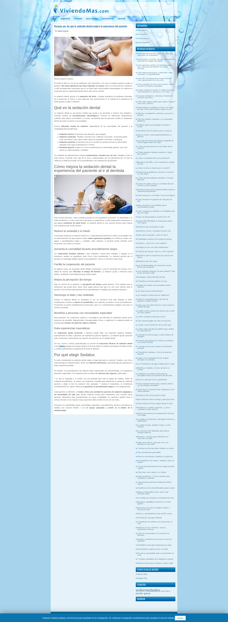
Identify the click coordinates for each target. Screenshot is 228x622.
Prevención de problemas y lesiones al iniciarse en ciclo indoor (155, 173)
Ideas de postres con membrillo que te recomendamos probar (152, 206)
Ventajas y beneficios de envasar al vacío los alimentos (154, 540)
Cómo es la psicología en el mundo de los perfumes (153, 534)
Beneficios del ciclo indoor (147, 261)
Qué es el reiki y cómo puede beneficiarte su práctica (154, 136)
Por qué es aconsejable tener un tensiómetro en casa (155, 554)
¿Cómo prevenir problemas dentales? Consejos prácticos (155, 179)
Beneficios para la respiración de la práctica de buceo (155, 256)
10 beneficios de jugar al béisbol (149, 518)
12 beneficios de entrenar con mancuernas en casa (154, 522)
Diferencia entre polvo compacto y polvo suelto (155, 563)
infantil (163, 591)
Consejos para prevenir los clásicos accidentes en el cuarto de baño (155, 341)
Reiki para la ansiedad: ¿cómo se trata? (152, 235)
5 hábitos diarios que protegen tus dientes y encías (154, 126)
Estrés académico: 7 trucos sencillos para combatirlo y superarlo (153, 477)
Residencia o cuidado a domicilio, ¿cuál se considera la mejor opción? (153, 408)
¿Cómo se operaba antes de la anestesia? (153, 158)
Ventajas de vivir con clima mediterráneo (152, 247)
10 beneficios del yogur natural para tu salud (154, 545)
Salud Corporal (92, 18)
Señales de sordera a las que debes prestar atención (154, 286)
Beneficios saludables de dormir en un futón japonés (154, 503)
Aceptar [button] (180, 618)
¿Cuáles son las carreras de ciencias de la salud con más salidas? (156, 312)
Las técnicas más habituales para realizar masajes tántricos (153, 432)
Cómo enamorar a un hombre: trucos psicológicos (156, 195)
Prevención (78, 18)
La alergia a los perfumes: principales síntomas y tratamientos (156, 420)
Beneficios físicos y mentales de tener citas (154, 231)
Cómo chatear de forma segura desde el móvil (155, 403)
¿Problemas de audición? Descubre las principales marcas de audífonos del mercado (154, 374)
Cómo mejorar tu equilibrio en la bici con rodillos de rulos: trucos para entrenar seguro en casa (155, 108)
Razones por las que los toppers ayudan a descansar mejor (153, 508)
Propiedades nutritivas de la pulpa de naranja (154, 239)
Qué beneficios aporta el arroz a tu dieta (152, 549)
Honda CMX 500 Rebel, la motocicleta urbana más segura (154, 222)
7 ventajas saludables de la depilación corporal (155, 559)
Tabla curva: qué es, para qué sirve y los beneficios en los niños (152, 443)
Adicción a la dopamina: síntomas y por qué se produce (155, 114)
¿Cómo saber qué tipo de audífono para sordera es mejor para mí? (155, 330)
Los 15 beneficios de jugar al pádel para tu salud (155, 364)
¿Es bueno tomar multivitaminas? (150, 291)
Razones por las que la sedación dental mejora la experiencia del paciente (156, 190)
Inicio (55, 18)
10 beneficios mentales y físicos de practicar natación (154, 353)
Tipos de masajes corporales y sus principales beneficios (155, 120)
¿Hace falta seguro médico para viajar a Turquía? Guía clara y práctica (156, 102)
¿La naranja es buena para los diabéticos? (153, 295)
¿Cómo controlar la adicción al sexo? (151, 317)
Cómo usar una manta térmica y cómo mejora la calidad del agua (155, 306)
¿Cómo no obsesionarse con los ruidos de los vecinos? (154, 147)
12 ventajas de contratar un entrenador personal (155, 498)
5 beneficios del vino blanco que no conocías (154, 131)
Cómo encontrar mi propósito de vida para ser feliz (154, 200)
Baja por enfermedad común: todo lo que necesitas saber (152, 493)
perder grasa (143, 593)
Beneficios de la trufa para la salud (150, 227)
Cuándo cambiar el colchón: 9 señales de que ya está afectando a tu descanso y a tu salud (156, 91)
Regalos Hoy (142, 578)
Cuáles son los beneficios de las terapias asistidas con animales (153, 359)
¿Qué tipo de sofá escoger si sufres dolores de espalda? (155, 335)
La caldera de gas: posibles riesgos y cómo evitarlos (154, 426)
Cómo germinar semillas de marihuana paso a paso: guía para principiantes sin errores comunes (154, 67)
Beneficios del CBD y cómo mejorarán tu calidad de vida (155, 163)
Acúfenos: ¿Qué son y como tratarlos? (152, 243)
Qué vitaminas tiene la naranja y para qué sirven (155, 399)
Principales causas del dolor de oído (151, 277)
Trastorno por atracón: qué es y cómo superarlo (155, 251)
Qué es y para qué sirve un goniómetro (152, 380)
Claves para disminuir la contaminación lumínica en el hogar (155, 414)
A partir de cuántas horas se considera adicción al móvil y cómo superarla (155, 184)
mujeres (167, 591)
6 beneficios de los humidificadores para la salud (156, 488)
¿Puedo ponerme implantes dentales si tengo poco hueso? (154, 153)
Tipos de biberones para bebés (149, 452)
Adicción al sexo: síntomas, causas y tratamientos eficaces (151, 528)
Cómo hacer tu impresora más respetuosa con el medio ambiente (156, 390)
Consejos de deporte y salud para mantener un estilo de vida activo (155, 97)
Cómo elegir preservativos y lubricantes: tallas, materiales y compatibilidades (155, 73)
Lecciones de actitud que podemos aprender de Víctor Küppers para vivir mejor (155, 141)
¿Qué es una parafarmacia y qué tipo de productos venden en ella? (152, 300)
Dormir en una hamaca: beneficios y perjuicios (155, 456)
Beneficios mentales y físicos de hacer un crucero (153, 369)
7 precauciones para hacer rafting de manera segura (154, 483)
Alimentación (65, 18)
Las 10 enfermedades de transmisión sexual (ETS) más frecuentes (154, 266)
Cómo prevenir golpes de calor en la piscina (154, 321)
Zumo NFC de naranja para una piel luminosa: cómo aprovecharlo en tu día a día (154, 79)
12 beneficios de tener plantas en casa (152, 281)
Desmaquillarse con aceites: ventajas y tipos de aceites (155, 461)
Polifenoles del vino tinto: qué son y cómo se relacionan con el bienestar (154, 54)
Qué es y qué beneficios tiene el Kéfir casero (154, 514)
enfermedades (148, 590)
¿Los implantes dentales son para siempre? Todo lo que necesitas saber (156, 272)
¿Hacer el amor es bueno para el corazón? (153, 168)
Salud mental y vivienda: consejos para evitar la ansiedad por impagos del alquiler (155, 60)
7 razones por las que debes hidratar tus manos (155, 448)
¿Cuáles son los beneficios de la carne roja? (154, 325)
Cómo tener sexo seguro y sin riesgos (151, 472)
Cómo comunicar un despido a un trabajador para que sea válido (156, 212)
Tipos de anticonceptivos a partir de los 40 (153, 217)
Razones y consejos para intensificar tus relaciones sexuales (152, 437)
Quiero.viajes (142, 574)
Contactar (121, 18)
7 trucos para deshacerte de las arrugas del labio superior (156, 467)
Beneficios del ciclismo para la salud (151, 395)
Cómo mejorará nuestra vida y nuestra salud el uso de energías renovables (155, 384)
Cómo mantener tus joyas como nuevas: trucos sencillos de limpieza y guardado (155, 85)
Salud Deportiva (107, 18)
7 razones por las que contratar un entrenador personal (154, 347)
